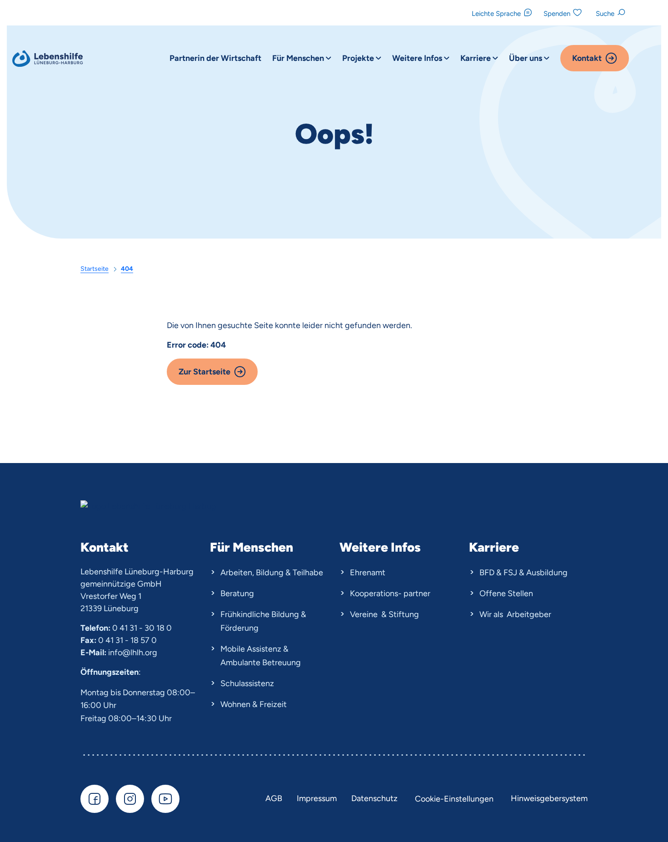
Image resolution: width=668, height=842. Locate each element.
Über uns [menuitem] (526, 58)
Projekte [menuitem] (359, 58)
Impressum (317, 798)
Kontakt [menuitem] (587, 58)
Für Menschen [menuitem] (299, 58)
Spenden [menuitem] (556, 14)
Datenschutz (374, 798)
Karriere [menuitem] (476, 58)
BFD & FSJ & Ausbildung (523, 573)
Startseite (94, 269)
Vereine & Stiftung (384, 614)
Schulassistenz (247, 683)
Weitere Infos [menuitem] (418, 58)
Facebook (94, 799)
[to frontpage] (48, 59)
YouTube (165, 799)
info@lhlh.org (132, 653)
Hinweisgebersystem (549, 798)
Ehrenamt (367, 573)
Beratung (237, 593)
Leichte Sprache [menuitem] (496, 14)
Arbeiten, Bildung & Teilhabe (271, 573)
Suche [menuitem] (605, 14)
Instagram (130, 799)
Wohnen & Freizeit (253, 704)
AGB (273, 798)
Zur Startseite (204, 372)
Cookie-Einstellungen (454, 799)
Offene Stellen (506, 593)
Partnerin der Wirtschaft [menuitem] (215, 58)
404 (127, 269)
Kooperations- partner (390, 593)
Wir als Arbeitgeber (515, 614)
